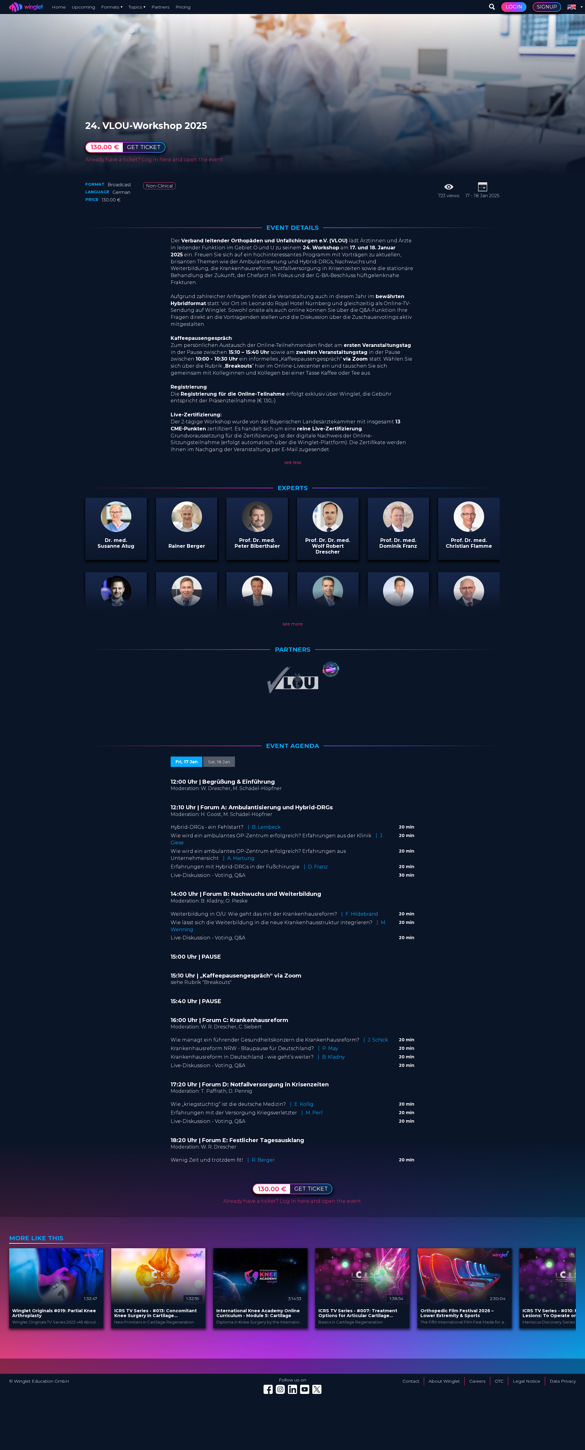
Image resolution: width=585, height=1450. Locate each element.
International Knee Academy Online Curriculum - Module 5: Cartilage (258, 1313)
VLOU (124, 119)
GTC (499, 1381)
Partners (160, 7)
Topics (135, 7)
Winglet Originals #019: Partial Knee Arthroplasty (54, 1313)
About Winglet (444, 1381)
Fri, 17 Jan (187, 761)
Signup (547, 7)
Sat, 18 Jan (219, 761)
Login (514, 7)
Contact (410, 1381)
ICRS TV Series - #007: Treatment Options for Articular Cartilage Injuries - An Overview (357, 1313)
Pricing (183, 7)
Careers (477, 1381)
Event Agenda (292, 746)
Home (59, 7)
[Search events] (492, 7)
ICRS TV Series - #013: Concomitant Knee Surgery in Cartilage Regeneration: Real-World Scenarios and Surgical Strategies (156, 1313)
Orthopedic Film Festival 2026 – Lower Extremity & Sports (457, 1313)
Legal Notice (526, 1381)
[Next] (570, 1288)
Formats (110, 7)
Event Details (292, 227)
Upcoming (83, 7)
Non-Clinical (159, 186)
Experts (293, 488)
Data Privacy (563, 1381)
